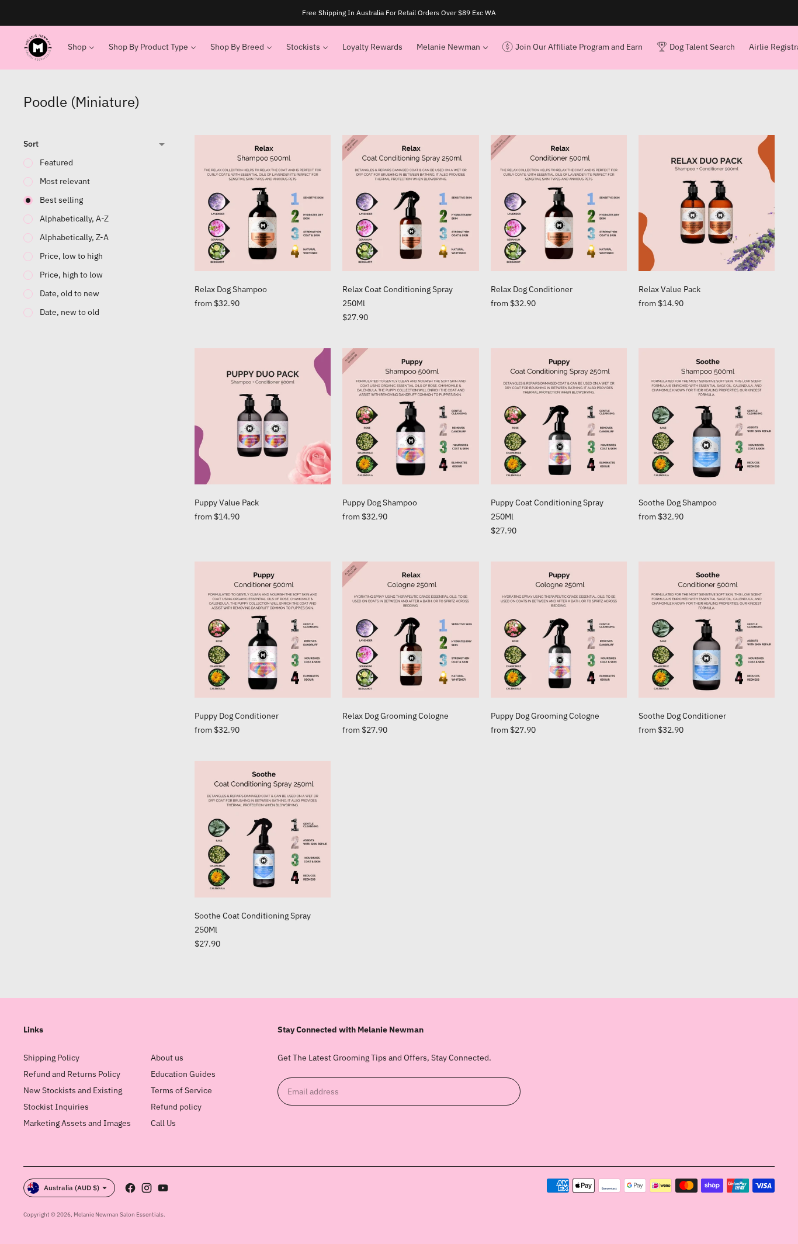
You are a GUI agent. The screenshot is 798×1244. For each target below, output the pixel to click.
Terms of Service (181, 1090)
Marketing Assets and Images (77, 1123)
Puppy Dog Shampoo (379, 502)
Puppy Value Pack (227, 502)
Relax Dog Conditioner (532, 289)
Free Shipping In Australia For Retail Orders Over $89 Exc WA (399, 12)
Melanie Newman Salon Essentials (119, 1214)
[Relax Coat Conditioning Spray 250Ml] (410, 203)
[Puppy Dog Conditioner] (263, 630)
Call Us (163, 1123)
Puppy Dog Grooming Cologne (545, 716)
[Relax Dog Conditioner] (559, 203)
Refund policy (176, 1106)
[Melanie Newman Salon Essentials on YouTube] (163, 1188)
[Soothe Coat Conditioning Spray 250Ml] (263, 829)
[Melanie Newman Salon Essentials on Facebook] (130, 1188)
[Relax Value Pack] (707, 203)
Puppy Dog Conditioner (237, 716)
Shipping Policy (51, 1057)
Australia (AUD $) (71, 1187)
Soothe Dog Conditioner (682, 716)
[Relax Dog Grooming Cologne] (410, 630)
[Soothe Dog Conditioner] (707, 630)
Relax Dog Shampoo (231, 289)
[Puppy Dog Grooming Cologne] (559, 630)
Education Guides (183, 1074)
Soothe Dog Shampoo (678, 502)
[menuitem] (81, 47)
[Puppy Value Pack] (263, 416)
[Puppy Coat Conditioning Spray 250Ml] (559, 416)
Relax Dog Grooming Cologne (395, 716)
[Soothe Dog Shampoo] (707, 416)
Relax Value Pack (669, 289)
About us (167, 1057)
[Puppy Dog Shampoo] (410, 416)
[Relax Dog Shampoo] (263, 203)
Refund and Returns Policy (71, 1074)
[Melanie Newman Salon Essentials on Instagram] (146, 1188)
